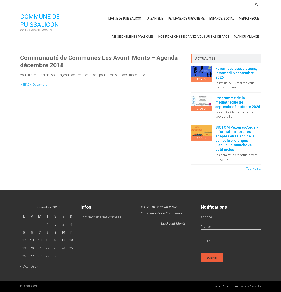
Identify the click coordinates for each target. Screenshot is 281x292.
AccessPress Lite (251, 286)
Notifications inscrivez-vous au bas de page (193, 36)
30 (55, 256)
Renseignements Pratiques (133, 36)
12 (24, 240)
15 (47, 240)
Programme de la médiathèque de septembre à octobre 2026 (237, 102)
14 (40, 240)
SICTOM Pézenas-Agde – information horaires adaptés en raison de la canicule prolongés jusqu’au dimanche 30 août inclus (237, 138)
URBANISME (155, 18)
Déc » (34, 266)
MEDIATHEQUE (249, 18)
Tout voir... (253, 168)
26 (24, 256)
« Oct (24, 266)
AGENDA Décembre (34, 84)
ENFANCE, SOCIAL (221, 18)
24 (63, 248)
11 (71, 232)
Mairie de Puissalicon (125, 18)
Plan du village (246, 36)
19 (24, 248)
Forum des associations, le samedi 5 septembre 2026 (236, 72)
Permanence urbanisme (186, 18)
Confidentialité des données (100, 217)
